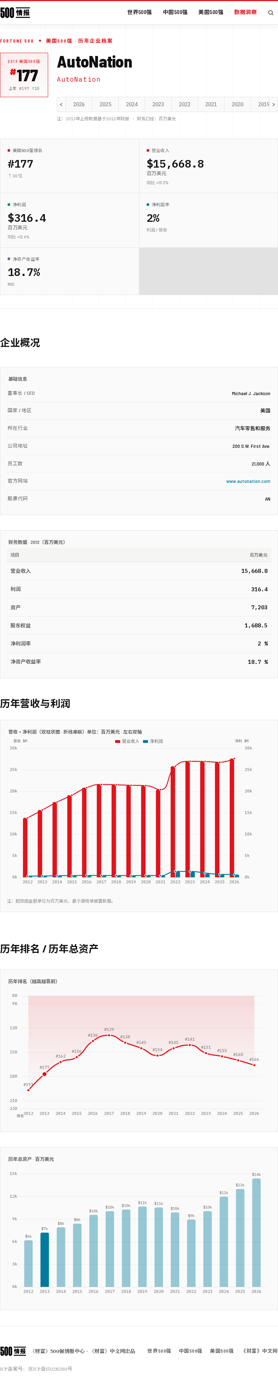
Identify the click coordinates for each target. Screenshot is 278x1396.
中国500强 (175, 12)
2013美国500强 (24, 61)
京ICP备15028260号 (50, 1369)
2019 (264, 104)
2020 (237, 104)
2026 (79, 104)
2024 (132, 104)
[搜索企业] (271, 12)
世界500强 (139, 12)
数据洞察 (245, 12)
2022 (184, 104)
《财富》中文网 (259, 1351)
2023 (158, 104)
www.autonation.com (248, 481)
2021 (211, 104)
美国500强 (210, 12)
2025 (105, 104)
